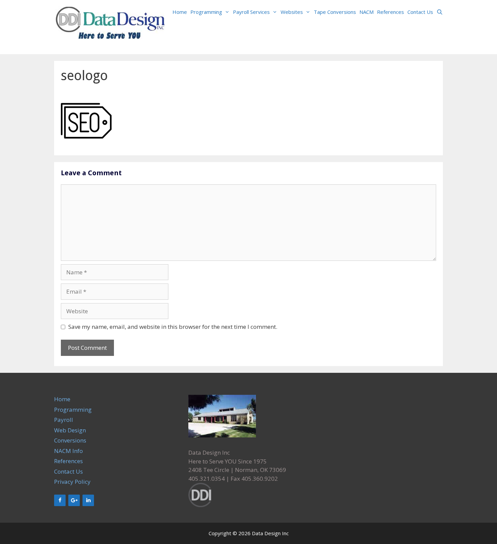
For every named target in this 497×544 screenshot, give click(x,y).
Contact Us (420, 11)
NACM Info (68, 451)
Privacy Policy (72, 481)
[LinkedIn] (88, 500)
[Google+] (74, 500)
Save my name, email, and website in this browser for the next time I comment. (172, 327)
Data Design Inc (270, 533)
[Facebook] (60, 500)
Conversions (70, 440)
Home (179, 11)
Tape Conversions (335, 11)
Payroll (63, 420)
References (390, 11)
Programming (206, 11)
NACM (366, 11)
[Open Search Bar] (440, 12)
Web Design (70, 430)
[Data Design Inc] (110, 26)
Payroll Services (251, 11)
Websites (292, 11)
